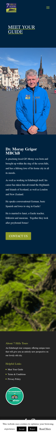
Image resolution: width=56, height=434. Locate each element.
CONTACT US (18, 236)
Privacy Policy (14, 379)
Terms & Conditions (17, 374)
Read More (45, 428)
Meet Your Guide (15, 369)
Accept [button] (22, 428)
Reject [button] (32, 428)
